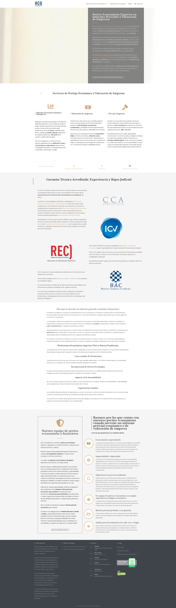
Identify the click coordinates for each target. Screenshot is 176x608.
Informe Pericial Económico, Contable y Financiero (111, 26)
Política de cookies (123, 551)
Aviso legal (120, 547)
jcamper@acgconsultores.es (103, 576)
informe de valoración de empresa (104, 57)
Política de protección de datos (127, 554)
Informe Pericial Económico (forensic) (75, 546)
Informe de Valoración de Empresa (74, 549)
